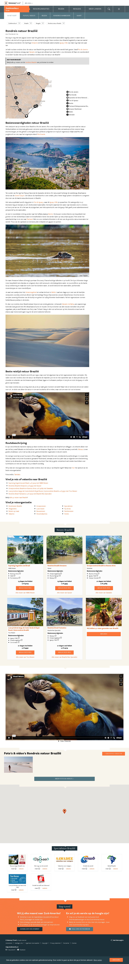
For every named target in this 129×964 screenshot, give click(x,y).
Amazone (35, 43)
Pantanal (30, 219)
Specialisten (68, 506)
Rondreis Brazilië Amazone (57, 565)
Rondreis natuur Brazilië (54, 23)
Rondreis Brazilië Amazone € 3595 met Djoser (25, 486)
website (21, 868)
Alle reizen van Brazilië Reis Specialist (64, 657)
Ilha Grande (41, 134)
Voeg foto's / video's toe (113, 753)
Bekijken (103, 634)
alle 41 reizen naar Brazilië (18, 497)
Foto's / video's (29, 15)
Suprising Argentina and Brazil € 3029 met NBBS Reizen (28, 483)
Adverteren (9, 943)
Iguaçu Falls (64, 43)
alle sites (28, 3)
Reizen (44, 15)
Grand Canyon (20, 195)
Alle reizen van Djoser (64, 593)
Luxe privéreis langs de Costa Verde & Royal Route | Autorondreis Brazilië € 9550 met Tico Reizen (43, 491)
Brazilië (26, 23)
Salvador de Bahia (68, 304)
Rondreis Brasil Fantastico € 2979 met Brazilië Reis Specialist (30, 493)
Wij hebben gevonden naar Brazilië (102, 628)
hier (73, 468)
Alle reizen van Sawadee (104, 593)
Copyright (45, 943)
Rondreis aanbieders (61, 15)
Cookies (74, 943)
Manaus (80, 449)
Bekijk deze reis (25, 588)
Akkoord (116, 960)
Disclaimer (66, 943)
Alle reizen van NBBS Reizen (25, 593)
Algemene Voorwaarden (32, 943)
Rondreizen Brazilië (15, 506)
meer (12, 869)
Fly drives (67, 508)
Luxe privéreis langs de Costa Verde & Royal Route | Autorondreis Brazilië (23, 629)
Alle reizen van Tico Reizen (25, 657)
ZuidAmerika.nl (12, 23)
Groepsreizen (41, 506)
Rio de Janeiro (83, 49)
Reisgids (38, 23)
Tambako (17, 474)
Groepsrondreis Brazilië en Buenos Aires (101, 565)
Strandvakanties (41, 514)
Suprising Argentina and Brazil (19, 565)
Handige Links (19, 943)
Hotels (66, 514)
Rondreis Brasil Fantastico (57, 628)
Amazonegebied (31, 292)
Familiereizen (68, 511)
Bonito (50, 214)
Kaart (79, 15)
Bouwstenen (40, 511)
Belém (54, 292)
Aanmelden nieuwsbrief (29, 929)
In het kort (12, 15)
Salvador (32, 52)
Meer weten (98, 960)
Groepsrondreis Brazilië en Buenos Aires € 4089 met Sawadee (31, 488)
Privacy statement (55, 943)
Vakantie (11, 514)
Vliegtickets (13, 508)
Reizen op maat (14, 511)
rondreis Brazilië (30, 62)
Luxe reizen (40, 508)
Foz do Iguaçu (38, 202)
